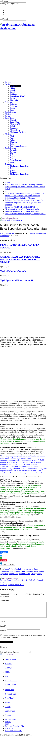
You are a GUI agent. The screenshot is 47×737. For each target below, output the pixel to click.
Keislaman (14, 94)
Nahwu (12, 140)
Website (3, 631)
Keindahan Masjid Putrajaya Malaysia (20, 198)
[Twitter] (23, 556)
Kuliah (12, 126)
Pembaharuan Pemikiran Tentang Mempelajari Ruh (25, 214)
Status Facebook (16, 160)
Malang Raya (15, 130)
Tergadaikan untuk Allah (12, 585)
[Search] (1, 1)
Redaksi (8, 722)
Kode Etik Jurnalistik (13, 731)
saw (28, 574)
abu (12, 569)
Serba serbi (9, 102)
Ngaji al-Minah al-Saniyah (13, 271)
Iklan (7, 724)
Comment (4, 601)
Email (3, 626)
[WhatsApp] (23, 558)
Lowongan (14, 128)
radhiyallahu (13, 574)
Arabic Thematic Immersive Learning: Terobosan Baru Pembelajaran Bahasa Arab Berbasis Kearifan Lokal (25, 186)
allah (16, 569)
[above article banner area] (11, 220)
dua (15, 571)
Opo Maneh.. (10, 698)
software (13, 170)
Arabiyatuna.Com (7, 233)
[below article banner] (9, 578)
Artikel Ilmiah (15, 86)
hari (18, 571)
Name (3, 621)
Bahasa (12, 98)
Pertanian (14, 150)
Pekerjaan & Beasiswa (18, 146)
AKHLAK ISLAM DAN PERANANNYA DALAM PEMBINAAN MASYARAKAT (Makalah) (20, 259)
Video (7, 702)
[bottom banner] (6, 654)
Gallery (8, 707)
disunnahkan (5, 571)
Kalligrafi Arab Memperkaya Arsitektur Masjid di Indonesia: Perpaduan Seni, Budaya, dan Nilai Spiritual (24, 202)
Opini (12, 144)
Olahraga (13, 142)
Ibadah (12, 92)
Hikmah (13, 120)
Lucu (12, 110)
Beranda (8, 82)
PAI (11, 154)
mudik (36, 571)
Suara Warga (10, 711)
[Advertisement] (23, 55)
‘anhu (6, 569)
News (12, 138)
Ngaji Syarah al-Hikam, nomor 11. (17, 280)
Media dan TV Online (18, 132)
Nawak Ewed (10, 694)
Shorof (12, 156)
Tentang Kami (10, 719)
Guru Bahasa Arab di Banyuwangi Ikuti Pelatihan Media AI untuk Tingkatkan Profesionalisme (24, 194)
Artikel (7, 84)
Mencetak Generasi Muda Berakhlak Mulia (22, 209)
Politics (13, 152)
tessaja (7, 182)
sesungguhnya (36, 574)
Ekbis (7, 672)
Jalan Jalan (14, 122)
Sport (12, 158)
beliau (20, 569)
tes (6, 191)
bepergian (27, 569)
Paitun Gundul (11, 680)
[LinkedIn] (23, 563)
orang (41, 571)
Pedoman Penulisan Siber (15, 726)
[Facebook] (23, 554)
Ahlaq (12, 88)
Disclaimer (9, 728)
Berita (7, 116)
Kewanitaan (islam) (17, 96)
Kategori (3, 652)
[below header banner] (9, 218)
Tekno (7, 676)
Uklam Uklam (10, 685)
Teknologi (8, 164)
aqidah (12, 90)
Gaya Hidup (9, 118)
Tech (12, 168)
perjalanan (4, 574)
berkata (35, 569)
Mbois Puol (9, 690)
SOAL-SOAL (15, 124)
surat (12, 162)
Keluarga (13, 104)
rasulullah (23, 574)
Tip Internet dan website (19, 166)
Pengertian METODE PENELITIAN (20, 207)
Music (12, 136)
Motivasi (8, 114)
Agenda (8, 715)
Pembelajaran (10, 112)
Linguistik (14, 100)
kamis (23, 571)
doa (12, 571)
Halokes (8, 663)
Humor (13, 108)
